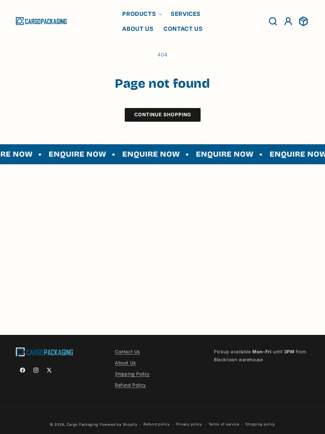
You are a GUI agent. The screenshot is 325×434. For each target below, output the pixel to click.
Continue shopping (162, 115)
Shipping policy (260, 424)
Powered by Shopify (118, 424)
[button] (141, 13)
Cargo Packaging (83, 424)
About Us (125, 362)
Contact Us (127, 351)
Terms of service (224, 424)
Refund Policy (130, 385)
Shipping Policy (132, 373)
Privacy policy (189, 424)
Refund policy (156, 424)
